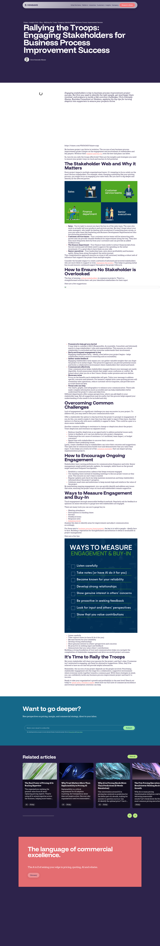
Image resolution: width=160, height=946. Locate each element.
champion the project (105, 263)
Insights (108, 5)
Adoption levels (74, 521)
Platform (85, 5)
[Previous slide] (129, 815)
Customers (100, 5)
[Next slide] (135, 815)
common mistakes (104, 449)
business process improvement (91, 528)
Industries (92, 5)
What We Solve (76, 5)
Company (115, 5)
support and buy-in (94, 154)
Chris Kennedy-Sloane (38, 60)
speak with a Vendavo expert (83, 683)
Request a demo (127, 5)
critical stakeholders (89, 278)
